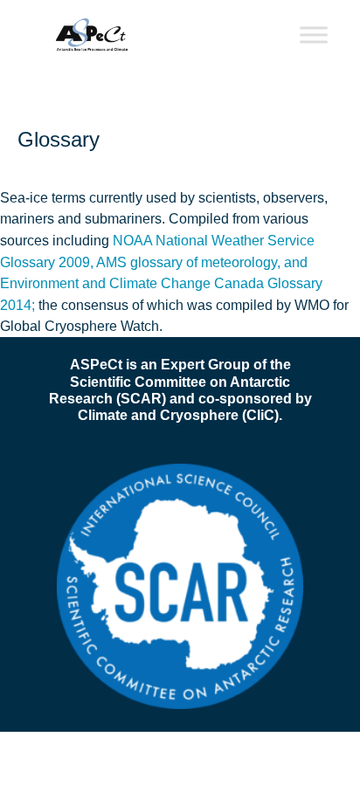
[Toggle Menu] (314, 34)
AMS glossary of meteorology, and (202, 262)
